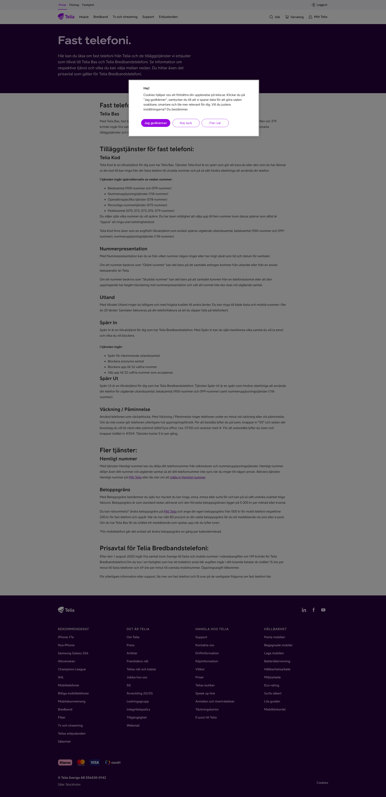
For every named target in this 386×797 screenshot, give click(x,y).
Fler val (215, 123)
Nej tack (186, 123)
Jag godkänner (155, 123)
